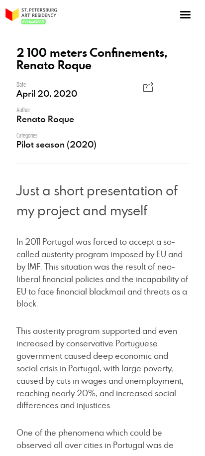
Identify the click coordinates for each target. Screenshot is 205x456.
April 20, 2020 (46, 93)
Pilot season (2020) (56, 144)
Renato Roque (45, 119)
